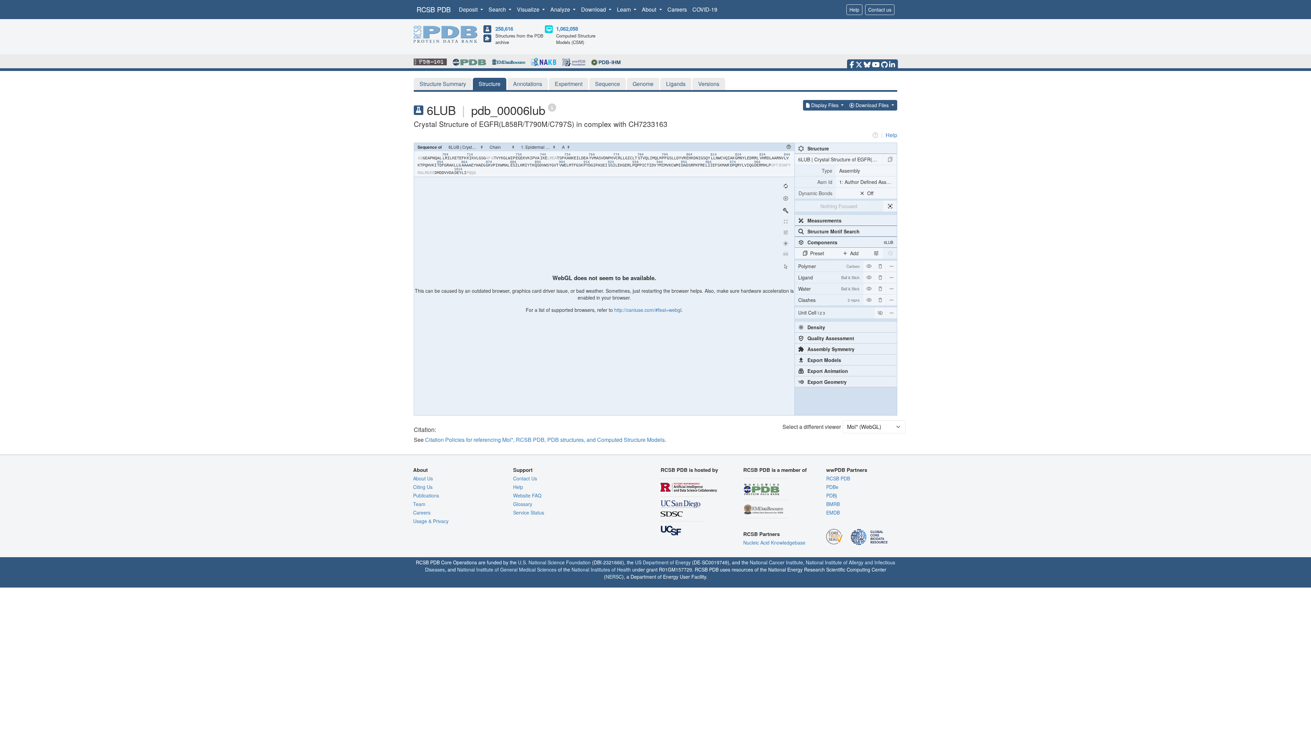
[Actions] (891, 266)
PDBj (831, 495)
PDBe (832, 486)
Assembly (849, 170)
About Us (423, 478)
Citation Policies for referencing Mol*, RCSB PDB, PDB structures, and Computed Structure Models (545, 440)
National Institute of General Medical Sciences (506, 569)
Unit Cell (811, 312)
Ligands (676, 84)
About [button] (650, 9)
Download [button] (594, 9)
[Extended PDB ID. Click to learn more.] (552, 107)
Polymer (829, 266)
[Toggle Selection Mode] (785, 266)
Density (816, 327)
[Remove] (880, 266)
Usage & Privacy (431, 521)
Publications (426, 495)
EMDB (833, 512)
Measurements (824, 220)
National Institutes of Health (601, 569)
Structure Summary (443, 84)
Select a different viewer (812, 427)
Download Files (872, 105)
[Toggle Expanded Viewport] (785, 221)
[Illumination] (785, 243)
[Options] (891, 312)
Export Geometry (827, 381)
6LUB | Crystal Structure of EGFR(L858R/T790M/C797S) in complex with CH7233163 (840, 159)
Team (419, 504)
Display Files (825, 105)
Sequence (607, 84)
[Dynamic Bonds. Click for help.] (815, 193)
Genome (643, 84)
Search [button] (498, 9)
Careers (677, 9)
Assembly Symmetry (831, 349)
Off (870, 193)
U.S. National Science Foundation (554, 562)
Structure (490, 84)
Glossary (522, 504)
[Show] (880, 312)
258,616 (504, 28)
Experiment (568, 84)
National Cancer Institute (776, 562)
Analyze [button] (561, 9)
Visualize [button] (529, 9)
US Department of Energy (663, 562)
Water (829, 288)
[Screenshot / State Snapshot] (785, 198)
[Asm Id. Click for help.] (815, 181)
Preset (817, 253)
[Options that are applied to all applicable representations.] (876, 253)
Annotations (527, 84)
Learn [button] (624, 9)
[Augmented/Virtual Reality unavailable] (785, 254)
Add (854, 253)
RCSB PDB (434, 9)
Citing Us (423, 486)
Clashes (829, 300)
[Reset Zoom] (785, 185)
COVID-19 (704, 9)
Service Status (528, 512)
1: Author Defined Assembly (868, 181)
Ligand (829, 277)
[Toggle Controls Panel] (785, 210)
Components (850, 242)
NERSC (614, 576)
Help (854, 9)
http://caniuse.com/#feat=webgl (647, 309)
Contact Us (525, 478)
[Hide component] (868, 266)
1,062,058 (567, 28)
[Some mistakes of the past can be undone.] (890, 253)
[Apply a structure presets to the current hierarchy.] (890, 159)
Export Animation (827, 370)
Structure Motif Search (833, 231)
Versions (708, 84)
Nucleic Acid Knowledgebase (774, 542)
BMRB (833, 504)
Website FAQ (527, 495)
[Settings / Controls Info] (785, 232)
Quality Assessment (830, 338)
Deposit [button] (469, 9)
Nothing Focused (838, 206)
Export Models (824, 360)
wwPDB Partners (846, 470)
